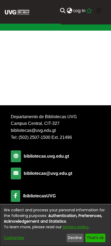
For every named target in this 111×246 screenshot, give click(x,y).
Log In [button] (79, 11)
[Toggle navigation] (99, 11)
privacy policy (76, 227)
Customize (14, 237)
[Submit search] (62, 11)
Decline (75, 237)
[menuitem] (69, 11)
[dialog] (55, 225)
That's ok (95, 237)
